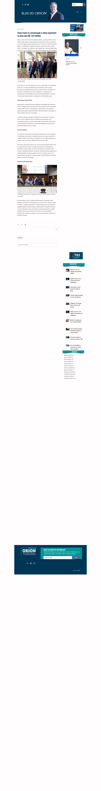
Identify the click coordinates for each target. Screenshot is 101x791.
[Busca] (84, 4)
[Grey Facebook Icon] (23, 4)
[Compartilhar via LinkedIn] (25, 224)
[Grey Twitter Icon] (25, 4)
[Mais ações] (56, 29)
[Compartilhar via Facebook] (18, 224)
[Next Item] (80, 48)
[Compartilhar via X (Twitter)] (21, 224)
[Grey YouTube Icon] (28, 4)
